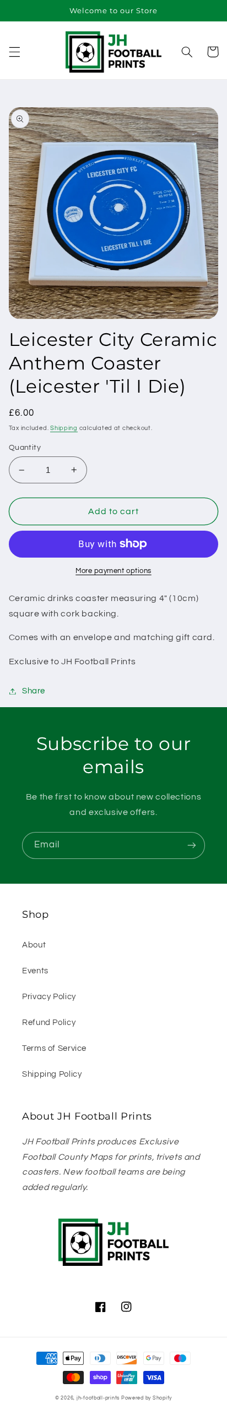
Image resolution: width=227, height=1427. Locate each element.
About (34, 945)
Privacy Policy (49, 997)
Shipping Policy (52, 1074)
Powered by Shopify (146, 1398)
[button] (14, 51)
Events (35, 971)
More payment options (113, 571)
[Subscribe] (191, 845)
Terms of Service (54, 1048)
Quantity (25, 447)
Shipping (64, 428)
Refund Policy (48, 1022)
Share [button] (33, 691)
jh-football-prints (98, 1398)
